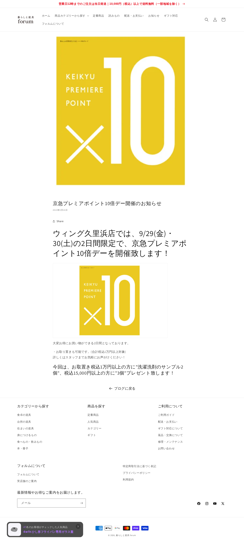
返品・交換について (170, 435)
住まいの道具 (25, 428)
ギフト (91, 435)
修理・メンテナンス (170, 441)
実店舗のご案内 (27, 481)
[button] (71, 16)
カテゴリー (94, 428)
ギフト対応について (170, 428)
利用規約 (128, 479)
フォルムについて (28, 474)
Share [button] (60, 221)
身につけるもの (27, 435)
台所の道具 (24, 421)
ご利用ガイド (166, 415)
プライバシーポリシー (137, 473)
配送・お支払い (167, 421)
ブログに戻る (125, 388)
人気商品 (93, 421)
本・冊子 (22, 448)
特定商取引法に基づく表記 (139, 466)
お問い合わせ (166, 448)
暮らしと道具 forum (126, 535)
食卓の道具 (24, 415)
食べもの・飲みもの (29, 441)
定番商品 (93, 415)
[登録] (81, 503)
